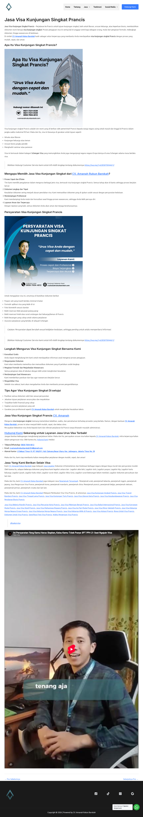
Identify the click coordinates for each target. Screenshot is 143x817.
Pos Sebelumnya (12, 779)
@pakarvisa (15, 523)
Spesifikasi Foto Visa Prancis (40, 515)
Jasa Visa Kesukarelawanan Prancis (114, 496)
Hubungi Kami (13, 433)
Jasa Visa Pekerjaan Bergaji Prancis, (75, 505)
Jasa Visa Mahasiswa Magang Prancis (51, 508)
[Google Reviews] (132, 794)
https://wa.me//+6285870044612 (99, 165)
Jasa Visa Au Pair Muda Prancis (81, 508)
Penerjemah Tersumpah (68, 481)
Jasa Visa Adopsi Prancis (103, 511)
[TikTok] (108, 794)
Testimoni (97, 7)
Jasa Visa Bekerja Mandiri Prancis (18, 505)
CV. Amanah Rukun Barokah (23, 36)
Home (67, 7)
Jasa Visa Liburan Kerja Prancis (86, 496)
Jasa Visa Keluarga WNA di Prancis (77, 511)
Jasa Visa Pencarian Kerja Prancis (46, 505)
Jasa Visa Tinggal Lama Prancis (31, 496)
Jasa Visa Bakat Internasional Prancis (105, 505)
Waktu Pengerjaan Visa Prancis (65, 515)
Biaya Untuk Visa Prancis (124, 511)
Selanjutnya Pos (130, 779)
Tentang (77, 7)
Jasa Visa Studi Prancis (25, 508)
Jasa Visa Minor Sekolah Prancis (107, 508)
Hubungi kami (42, 440)
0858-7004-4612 (27, 445)
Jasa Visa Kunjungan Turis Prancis (59, 496)
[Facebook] (96, 794)
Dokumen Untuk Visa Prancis (16, 515)
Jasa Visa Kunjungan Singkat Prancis (102, 493)
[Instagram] (120, 794)
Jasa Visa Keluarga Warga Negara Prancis (45, 511)
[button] (89, 7)
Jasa (86, 7)
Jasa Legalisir (49, 466)
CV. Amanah (61, 415)
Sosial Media (110, 7)
